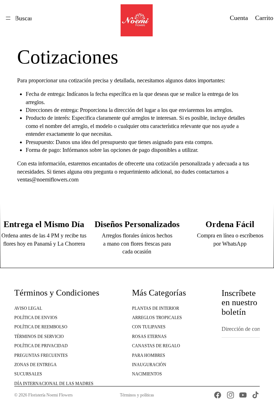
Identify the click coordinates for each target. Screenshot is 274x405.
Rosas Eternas (149, 336)
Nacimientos (147, 374)
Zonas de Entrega (35, 364)
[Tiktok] (255, 395)
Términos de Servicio (39, 336)
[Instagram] (230, 395)
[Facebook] (217, 395)
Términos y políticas (137, 395)
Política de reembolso (40, 327)
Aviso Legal (28, 308)
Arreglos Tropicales (157, 317)
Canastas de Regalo (156, 345)
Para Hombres (148, 355)
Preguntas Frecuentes (41, 355)
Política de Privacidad (41, 345)
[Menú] (8, 18)
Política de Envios (35, 317)
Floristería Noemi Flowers (50, 395)
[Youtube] (243, 395)
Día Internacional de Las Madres (53, 383)
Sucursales (28, 374)
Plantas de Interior (155, 308)
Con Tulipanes (149, 327)
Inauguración (149, 364)
